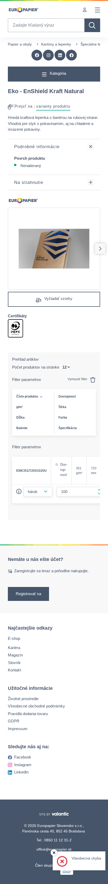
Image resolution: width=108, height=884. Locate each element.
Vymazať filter (78, 379)
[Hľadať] (92, 25)
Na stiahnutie (28, 182)
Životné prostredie (23, 698)
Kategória (57, 73)
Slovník (14, 662)
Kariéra (14, 647)
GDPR (13, 721)
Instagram (22, 764)
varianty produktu (53, 106)
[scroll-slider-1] (100, 248)
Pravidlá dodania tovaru (28, 713)
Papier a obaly (20, 44)
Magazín (15, 655)
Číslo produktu (27, 396)
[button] (71, 55)
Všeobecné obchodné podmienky (36, 706)
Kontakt (14, 670)
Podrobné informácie (37, 146)
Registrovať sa (28, 594)
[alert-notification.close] (54, 852)
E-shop (14, 638)
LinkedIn (21, 772)
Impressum (18, 728)
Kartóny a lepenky (56, 44)
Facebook (22, 757)
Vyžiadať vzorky (57, 298)
